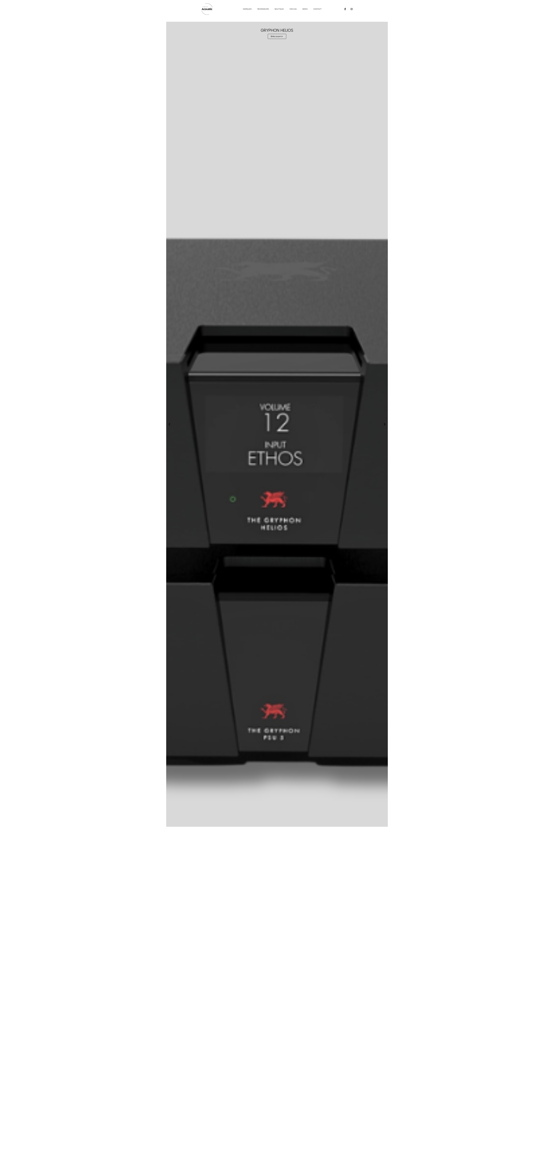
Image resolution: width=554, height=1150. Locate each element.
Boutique (279, 9)
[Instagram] (351, 9)
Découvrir (277, 817)
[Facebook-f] (345, 9)
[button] (169, 424)
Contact (317, 9)
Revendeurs (263, 9)
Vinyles (293, 9)
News (305, 9)
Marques (247, 9)
